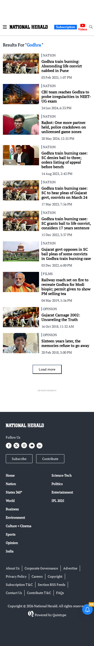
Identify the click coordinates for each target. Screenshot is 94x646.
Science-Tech (62, 475)
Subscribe (19, 458)
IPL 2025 (58, 500)
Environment (15, 517)
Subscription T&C (19, 584)
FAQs (60, 592)
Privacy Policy (16, 576)
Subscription (65, 27)
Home (10, 475)
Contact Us (14, 592)
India (9, 551)
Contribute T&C (39, 592)
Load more (47, 369)
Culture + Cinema (18, 526)
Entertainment (62, 492)
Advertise (70, 568)
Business (12, 509)
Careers (37, 576)
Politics (57, 483)
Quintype (59, 615)
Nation (11, 483)
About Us (13, 568)
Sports (10, 534)
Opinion (12, 542)
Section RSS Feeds (51, 584)
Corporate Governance (41, 568)
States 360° (14, 492)
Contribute (50, 458)
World (10, 500)
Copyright (55, 576)
